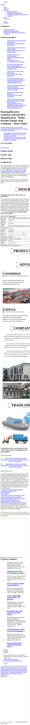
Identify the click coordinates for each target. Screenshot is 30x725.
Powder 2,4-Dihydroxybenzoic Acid (10, 500)
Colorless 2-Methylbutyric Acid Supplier (11, 497)
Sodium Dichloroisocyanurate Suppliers (11, 501)
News (5, 17)
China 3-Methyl (5, 494)
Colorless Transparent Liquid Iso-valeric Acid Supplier (15, 89)
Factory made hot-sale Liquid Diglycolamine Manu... (14, 644)
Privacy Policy (22, 667)
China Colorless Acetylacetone (8, 669)
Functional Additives (12, 11)
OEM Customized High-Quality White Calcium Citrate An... (15, 107)
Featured (6, 23)
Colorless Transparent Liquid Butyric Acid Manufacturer (16, 68)
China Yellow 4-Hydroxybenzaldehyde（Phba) (13, 495)
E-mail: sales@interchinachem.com (13, 661)
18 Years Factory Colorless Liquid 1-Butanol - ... (15, 584)
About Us (6, 8)
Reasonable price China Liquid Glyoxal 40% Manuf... (15, 612)
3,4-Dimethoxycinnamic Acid (8, 491)
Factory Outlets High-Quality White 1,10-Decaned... (14, 597)
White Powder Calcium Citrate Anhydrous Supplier (14, 502)
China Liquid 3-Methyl (20, 171)
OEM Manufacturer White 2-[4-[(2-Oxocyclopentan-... (16, 630)
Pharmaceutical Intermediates (14, 13)
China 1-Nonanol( (5, 492)
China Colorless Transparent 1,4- (14, 169)
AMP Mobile (14, 667)
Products (6, 10)
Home (5, 7)
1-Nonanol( (11, 672)
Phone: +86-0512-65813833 (11, 659)
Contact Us (7, 18)
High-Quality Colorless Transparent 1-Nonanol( (13, 498)
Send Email (3, 676)
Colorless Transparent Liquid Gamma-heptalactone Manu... (14, 82)
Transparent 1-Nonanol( (16, 673)
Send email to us (5, 147)
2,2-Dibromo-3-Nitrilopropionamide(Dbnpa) (12, 489)
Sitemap (8, 667)
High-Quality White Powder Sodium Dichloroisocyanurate (14, 669)
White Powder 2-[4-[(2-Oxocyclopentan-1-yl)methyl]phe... (16, 61)
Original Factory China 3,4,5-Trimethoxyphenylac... (16, 572)
